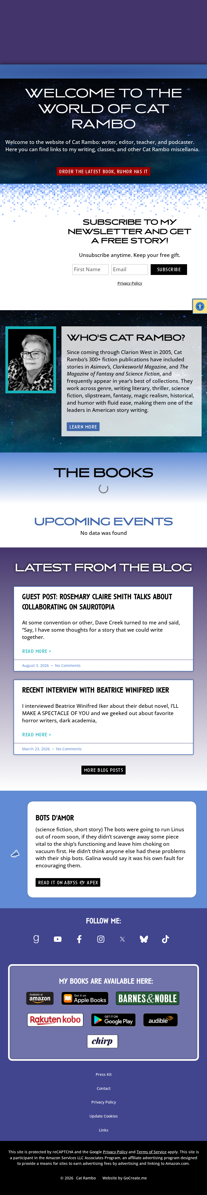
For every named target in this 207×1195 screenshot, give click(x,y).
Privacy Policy (130, 283)
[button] (200, 306)
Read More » (36, 651)
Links (103, 1130)
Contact (104, 1088)
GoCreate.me (135, 1177)
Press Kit (104, 1074)
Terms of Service (152, 1151)
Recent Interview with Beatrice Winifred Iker (95, 690)
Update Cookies (103, 1116)
